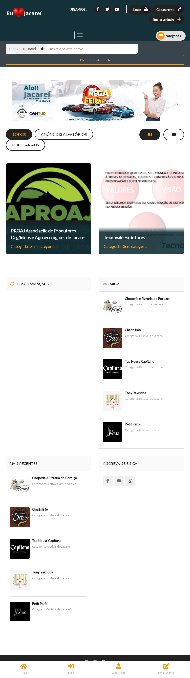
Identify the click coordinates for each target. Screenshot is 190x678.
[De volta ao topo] (174, 647)
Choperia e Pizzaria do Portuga (147, 299)
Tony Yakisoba (135, 393)
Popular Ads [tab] (25, 144)
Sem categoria (42, 246)
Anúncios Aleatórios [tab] (64, 134)
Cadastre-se (165, 10)
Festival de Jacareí (151, 336)
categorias (173, 36)
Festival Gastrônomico (154, 304)
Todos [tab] (19, 134)
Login (137, 10)
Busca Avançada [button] (33, 284)
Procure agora (95, 60)
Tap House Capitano (139, 361)
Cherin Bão (133, 330)
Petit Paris (132, 424)
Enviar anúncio (163, 19)
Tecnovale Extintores (124, 237)
